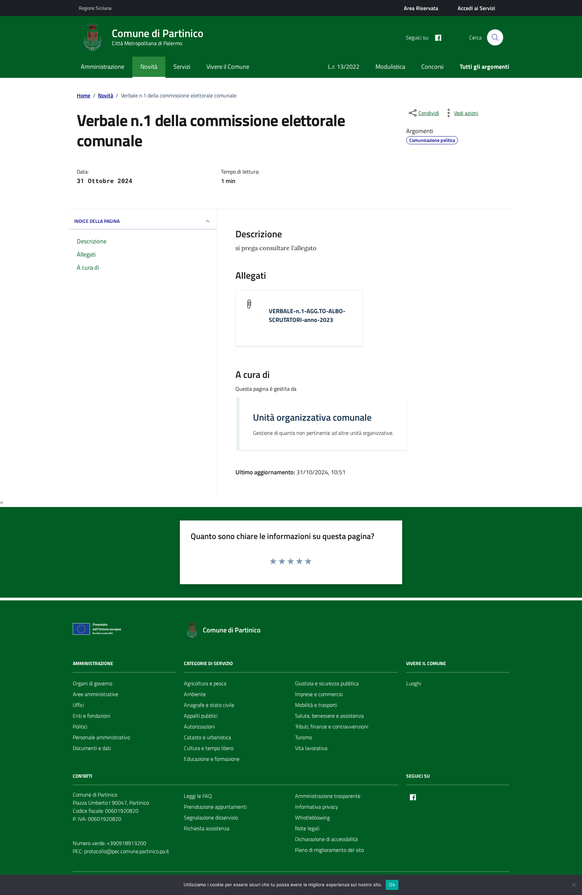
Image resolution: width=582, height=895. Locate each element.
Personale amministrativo (101, 737)
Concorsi (432, 66)
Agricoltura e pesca (205, 683)
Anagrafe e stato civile (209, 705)
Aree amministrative (95, 694)
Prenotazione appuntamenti (215, 807)
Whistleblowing (312, 817)
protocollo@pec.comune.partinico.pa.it (126, 851)
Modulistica (390, 66)
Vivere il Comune (227, 66)
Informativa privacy (316, 807)
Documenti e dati (92, 748)
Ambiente (195, 694)
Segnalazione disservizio (211, 817)
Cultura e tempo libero (208, 748)
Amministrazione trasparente (327, 796)
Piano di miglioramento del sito (329, 850)
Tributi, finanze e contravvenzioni (331, 726)
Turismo (303, 737)
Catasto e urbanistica (207, 737)
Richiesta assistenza (206, 828)
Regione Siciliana (95, 7)
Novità (148, 66)
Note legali (307, 828)
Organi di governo (92, 683)
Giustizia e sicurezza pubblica (327, 683)
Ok (392, 884)
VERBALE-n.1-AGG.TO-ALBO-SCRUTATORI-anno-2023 (307, 315)
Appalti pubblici (201, 716)
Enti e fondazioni (91, 716)
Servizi (181, 66)
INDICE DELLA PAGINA (97, 221)
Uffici (78, 705)
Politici (80, 726)
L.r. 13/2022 (343, 66)
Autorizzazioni (199, 726)
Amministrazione (102, 66)
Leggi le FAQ (198, 796)
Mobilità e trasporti (316, 705)
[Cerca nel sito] (495, 37)
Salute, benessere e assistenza (329, 716)
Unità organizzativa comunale (312, 417)
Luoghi (413, 683)
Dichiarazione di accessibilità (326, 839)
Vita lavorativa (311, 748)
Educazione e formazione (211, 759)
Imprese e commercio (319, 694)
